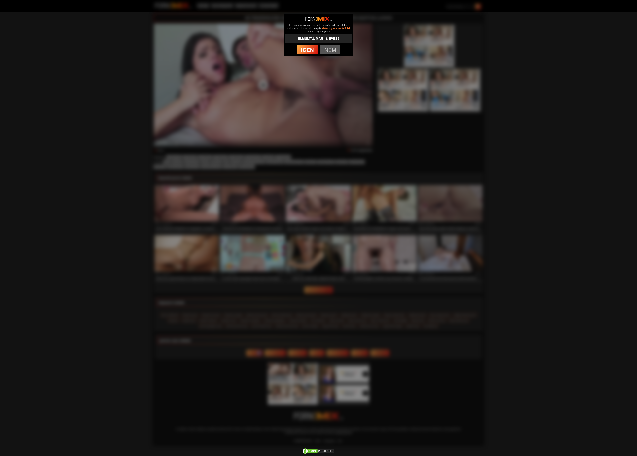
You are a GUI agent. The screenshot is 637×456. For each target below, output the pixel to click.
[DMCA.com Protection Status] (318, 450)
